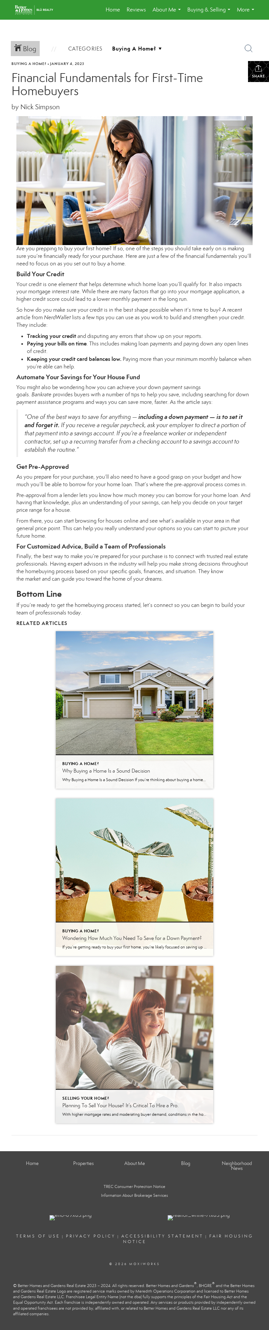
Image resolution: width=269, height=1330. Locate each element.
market (33, 578)
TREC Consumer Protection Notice (134, 1186)
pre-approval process (198, 484)
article (193, 402)
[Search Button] (249, 48)
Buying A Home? (29, 63)
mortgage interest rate (53, 291)
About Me (168, 13)
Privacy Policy (90, 1236)
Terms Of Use (38, 1236)
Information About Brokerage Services (134, 1195)
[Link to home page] (37, 10)
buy (101, 263)
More (247, 13)
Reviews (136, 9)
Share (258, 76)
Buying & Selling (210, 13)
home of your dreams (137, 578)
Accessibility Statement (162, 1236)
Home (113, 9)
